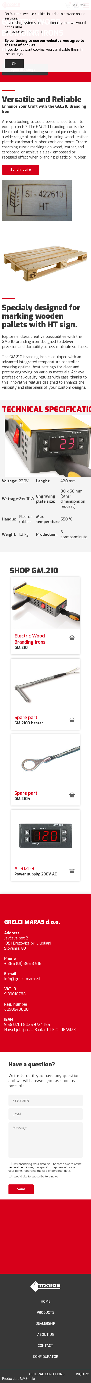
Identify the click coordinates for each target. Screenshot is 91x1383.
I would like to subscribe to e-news (35, 1176)
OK (14, 63)
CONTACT (45, 1345)
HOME (45, 1301)
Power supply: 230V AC (36, 871)
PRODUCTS (45, 1312)
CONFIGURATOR (45, 1356)
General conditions (46, 1374)
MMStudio (27, 1378)
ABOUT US (45, 1334)
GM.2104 (25, 795)
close (81, 5)
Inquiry (82, 1374)
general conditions (20, 1167)
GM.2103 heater (29, 720)
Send (21, 1189)
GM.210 (30, 641)
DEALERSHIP (45, 1323)
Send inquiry (20, 169)
